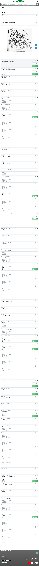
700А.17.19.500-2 (8, 410)
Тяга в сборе (4, 112)
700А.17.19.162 (7, 198)
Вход (35, 1)
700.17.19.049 (7, 97)
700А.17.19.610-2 (8, 68)
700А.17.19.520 (8, 343)
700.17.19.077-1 (8, 190)
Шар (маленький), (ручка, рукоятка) (8, 61)
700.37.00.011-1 (8, 60)
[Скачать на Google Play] (3, 560)
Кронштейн (4, 177)
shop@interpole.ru (26, 558)
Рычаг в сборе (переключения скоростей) (9, 69)
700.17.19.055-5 (8, 228)
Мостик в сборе (4, 411)
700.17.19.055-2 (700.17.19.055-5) (11, 454)
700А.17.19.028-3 (8, 278)
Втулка (3, 381)
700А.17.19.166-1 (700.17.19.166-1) (11, 213)
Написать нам (28, 559)
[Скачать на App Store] (8, 560)
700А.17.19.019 (8, 263)
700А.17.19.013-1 (8, 335)
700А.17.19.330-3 (8, 111)
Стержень (4, 336)
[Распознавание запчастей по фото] (37, 4)
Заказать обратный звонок (34, 559)
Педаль (3, 512)
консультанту (4, 57)
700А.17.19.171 (7, 380)
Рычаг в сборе (4, 344)
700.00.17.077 (7, 511)
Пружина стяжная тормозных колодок (8, 476)
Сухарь (3, 98)
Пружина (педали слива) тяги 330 (8, 191)
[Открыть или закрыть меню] (1, 1)
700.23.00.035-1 (8, 475)
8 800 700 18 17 (35, 558)
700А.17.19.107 (7, 388)
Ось (2, 214)
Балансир (3, 264)
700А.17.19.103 (7, 176)
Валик (3, 229)
